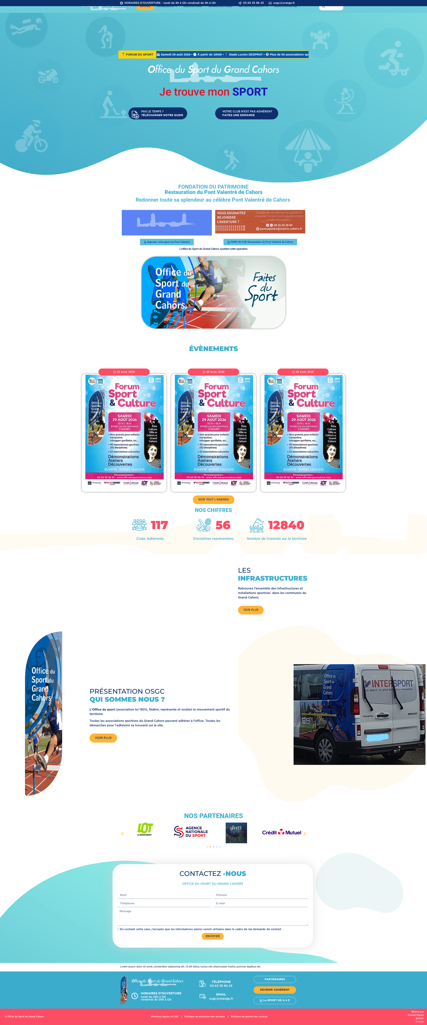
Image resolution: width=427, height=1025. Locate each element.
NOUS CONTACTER (285, 6)
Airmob (420, 1022)
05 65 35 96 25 (253, 3)
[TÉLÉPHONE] (202, 983)
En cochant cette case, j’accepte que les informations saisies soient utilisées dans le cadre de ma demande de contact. (201, 929)
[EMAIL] (202, 996)
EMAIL (221, 994)
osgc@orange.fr (284, 3)
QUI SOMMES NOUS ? (251, 6)
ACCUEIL (145, 6)
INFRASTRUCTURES (220, 6)
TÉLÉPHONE (221, 982)
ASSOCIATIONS (192, 6)
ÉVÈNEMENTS (165, 6)
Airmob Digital (416, 1015)
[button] (122, 833)
